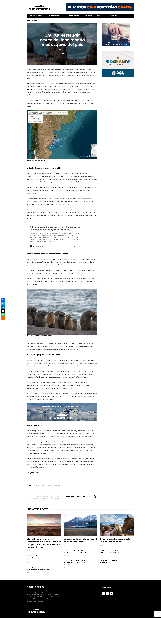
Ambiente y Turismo (55, 16)
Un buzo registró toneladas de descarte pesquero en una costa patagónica (75, 562)
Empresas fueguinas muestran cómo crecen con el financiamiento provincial (46, 497)
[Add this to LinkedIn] (3, 307)
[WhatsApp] (3, 314)
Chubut (63, 53)
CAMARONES (37, 486)
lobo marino (57, 486)
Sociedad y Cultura (73, 16)
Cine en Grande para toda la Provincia (77, 496)
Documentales (112, 16)
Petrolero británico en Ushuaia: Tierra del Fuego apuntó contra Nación (38, 558)
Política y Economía (36, 16)
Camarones (31, 89)
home (50, 486)
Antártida (88, 16)
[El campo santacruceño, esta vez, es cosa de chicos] (117, 525)
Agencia (99, 16)
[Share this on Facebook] (3, 300)
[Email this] (3, 311)
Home (29, 20)
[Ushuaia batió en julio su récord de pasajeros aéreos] (80, 525)
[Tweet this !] (3, 303)
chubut (44, 486)
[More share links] (3, 318)
